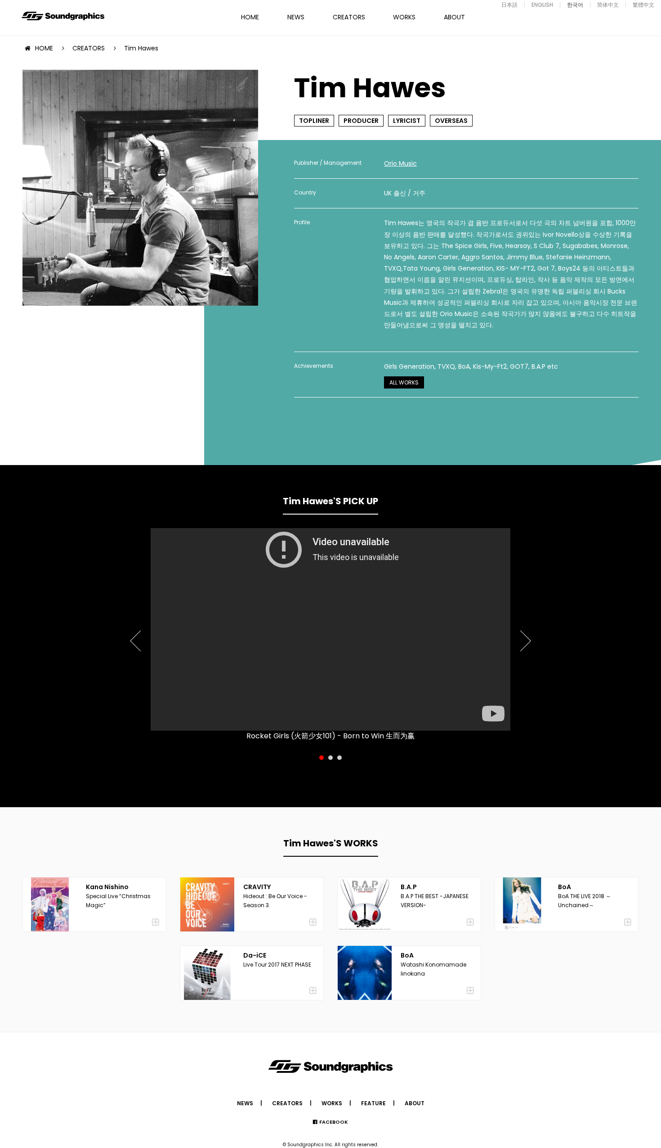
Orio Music (400, 163)
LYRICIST (406, 120)
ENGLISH (542, 5)
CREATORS (349, 17)
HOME (250, 17)
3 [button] (339, 757)
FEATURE (373, 1103)
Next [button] (524, 635)
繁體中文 (643, 5)
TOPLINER (314, 120)
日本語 (509, 5)
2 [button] (330, 757)
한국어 (575, 5)
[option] (330, 629)
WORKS (404, 17)
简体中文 (608, 5)
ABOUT (454, 17)
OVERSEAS (451, 120)
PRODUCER (361, 120)
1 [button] (321, 757)
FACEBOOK (333, 1121)
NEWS (295, 17)
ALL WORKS (404, 382)
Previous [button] (136, 635)
